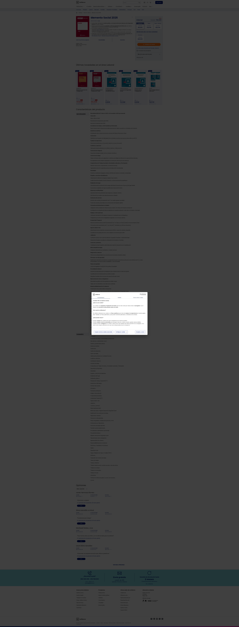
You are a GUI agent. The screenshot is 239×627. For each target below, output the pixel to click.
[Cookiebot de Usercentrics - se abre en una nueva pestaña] (140, 294)
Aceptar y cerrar (140, 332)
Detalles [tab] (119, 297)
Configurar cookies (120, 332)
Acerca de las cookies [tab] (138, 297)
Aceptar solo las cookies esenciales (103, 332)
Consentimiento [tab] (100, 297)
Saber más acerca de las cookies (101, 328)
